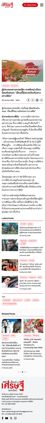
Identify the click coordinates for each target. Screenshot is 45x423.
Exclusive (14, 86)
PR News (36, 335)
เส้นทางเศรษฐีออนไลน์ (9, 304)
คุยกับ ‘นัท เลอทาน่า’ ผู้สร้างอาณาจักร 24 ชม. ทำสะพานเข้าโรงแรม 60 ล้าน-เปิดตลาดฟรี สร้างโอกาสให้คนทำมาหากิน (30, 284)
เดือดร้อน (36, 300)
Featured (6, 86)
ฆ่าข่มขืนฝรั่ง (6, 300)
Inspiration (32, 241)
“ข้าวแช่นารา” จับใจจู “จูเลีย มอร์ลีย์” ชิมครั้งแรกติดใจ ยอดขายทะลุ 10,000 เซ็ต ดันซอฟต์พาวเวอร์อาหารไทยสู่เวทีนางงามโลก (30, 268)
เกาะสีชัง (27, 300)
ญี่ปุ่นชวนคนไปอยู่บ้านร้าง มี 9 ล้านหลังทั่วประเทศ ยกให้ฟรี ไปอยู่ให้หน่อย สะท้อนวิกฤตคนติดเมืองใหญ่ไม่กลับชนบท (30, 231)
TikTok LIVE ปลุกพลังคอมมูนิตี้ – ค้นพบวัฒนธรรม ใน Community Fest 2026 (33, 343)
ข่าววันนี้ (22, 224)
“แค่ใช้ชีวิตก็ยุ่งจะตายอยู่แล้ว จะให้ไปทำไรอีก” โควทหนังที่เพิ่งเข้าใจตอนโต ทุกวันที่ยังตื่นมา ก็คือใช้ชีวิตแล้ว (31, 251)
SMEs (40, 277)
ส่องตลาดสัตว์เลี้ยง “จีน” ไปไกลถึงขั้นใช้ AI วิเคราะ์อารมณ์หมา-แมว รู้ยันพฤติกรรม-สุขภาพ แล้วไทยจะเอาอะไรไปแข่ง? (11, 349)
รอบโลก (30, 224)
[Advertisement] (22, 34)
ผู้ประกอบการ (17, 300)
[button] (18, 372)
